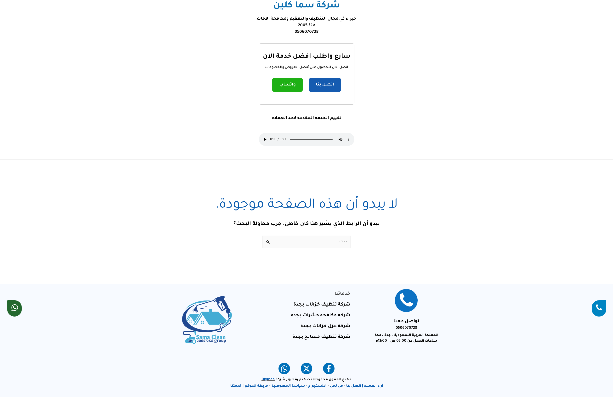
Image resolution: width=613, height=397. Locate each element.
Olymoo (268, 380)
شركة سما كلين (306, 6)
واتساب (287, 85)
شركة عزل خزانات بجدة (325, 326)
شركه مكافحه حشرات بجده (320, 315)
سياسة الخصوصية (288, 386)
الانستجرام (317, 386)
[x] (306, 368)
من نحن (336, 386)
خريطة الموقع (256, 386)
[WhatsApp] (284, 368)
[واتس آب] (14, 308)
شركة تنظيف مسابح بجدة (321, 337)
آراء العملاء (373, 386)
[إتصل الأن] (599, 308)
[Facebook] (329, 368)
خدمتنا (236, 386)
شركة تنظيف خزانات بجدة (321, 304)
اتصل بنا (325, 85)
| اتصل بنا (355, 386)
